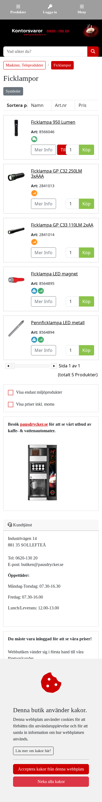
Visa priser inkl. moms (35, 404)
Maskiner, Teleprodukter (24, 65)
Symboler (13, 91)
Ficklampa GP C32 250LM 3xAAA (56, 173)
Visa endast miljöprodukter (39, 392)
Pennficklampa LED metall (58, 323)
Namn (37, 105)
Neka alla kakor (51, 781)
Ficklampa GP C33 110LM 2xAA (62, 225)
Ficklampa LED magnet (54, 274)
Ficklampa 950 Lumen (53, 122)
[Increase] (54, 366)
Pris (82, 105)
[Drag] (13, 366)
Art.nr (61, 105)
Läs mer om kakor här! (33, 751)
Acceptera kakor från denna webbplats (51, 769)
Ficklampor (62, 65)
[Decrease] (8, 366)
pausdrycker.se (34, 424)
